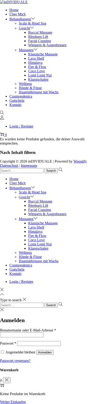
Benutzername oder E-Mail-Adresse (28, 330)
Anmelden (45, 352)
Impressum (29, 165)
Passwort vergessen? (15, 361)
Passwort (8, 343)
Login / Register (21, 126)
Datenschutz (9, 165)
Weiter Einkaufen (13, 402)
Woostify (80, 161)
